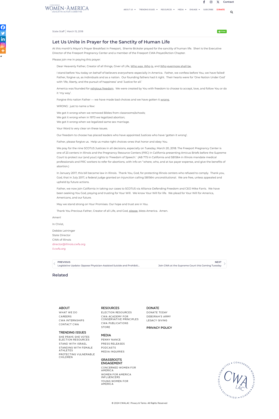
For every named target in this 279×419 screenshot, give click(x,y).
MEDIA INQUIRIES (112, 351)
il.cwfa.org (59, 248)
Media (181, 9)
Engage (193, 9)
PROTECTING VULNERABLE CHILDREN (77, 356)
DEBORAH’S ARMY (158, 316)
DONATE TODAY (157, 312)
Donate (221, 9)
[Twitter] (3, 33)
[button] (231, 12)
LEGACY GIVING (156, 320)
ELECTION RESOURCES (116, 312)
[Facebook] (3, 27)
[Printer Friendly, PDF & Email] (222, 32)
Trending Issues (147, 9)
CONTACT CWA (69, 324)
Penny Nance (111, 339)
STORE (105, 327)
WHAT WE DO (68, 312)
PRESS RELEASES (113, 343)
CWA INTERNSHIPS (71, 320)
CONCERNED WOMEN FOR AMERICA (118, 369)
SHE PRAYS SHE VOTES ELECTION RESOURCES (74, 338)
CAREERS (65, 316)
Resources (166, 9)
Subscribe (208, 9)
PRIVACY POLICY (159, 327)
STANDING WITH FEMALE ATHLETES (76, 349)
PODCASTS (108, 347)
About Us (128, 9)
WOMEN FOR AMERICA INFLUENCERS (116, 376)
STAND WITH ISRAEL (73, 343)
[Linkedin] (3, 39)
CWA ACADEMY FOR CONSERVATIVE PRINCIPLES (119, 318)
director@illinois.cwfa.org (68, 244)
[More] (3, 51)
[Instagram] (3, 45)
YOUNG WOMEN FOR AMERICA (114, 382)
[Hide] (1, 56)
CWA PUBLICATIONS (114, 323)
